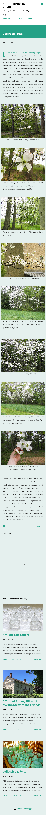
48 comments (15, 796)
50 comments (15, 659)
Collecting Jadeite (14, 771)
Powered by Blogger (24, 809)
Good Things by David (14, 5)
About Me (6, 18)
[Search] (36, 4)
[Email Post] (4, 527)
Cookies (19, 18)
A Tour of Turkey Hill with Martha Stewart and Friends (21, 703)
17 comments (15, 729)
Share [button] (38, 527)
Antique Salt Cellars (16, 635)
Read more (38, 659)
